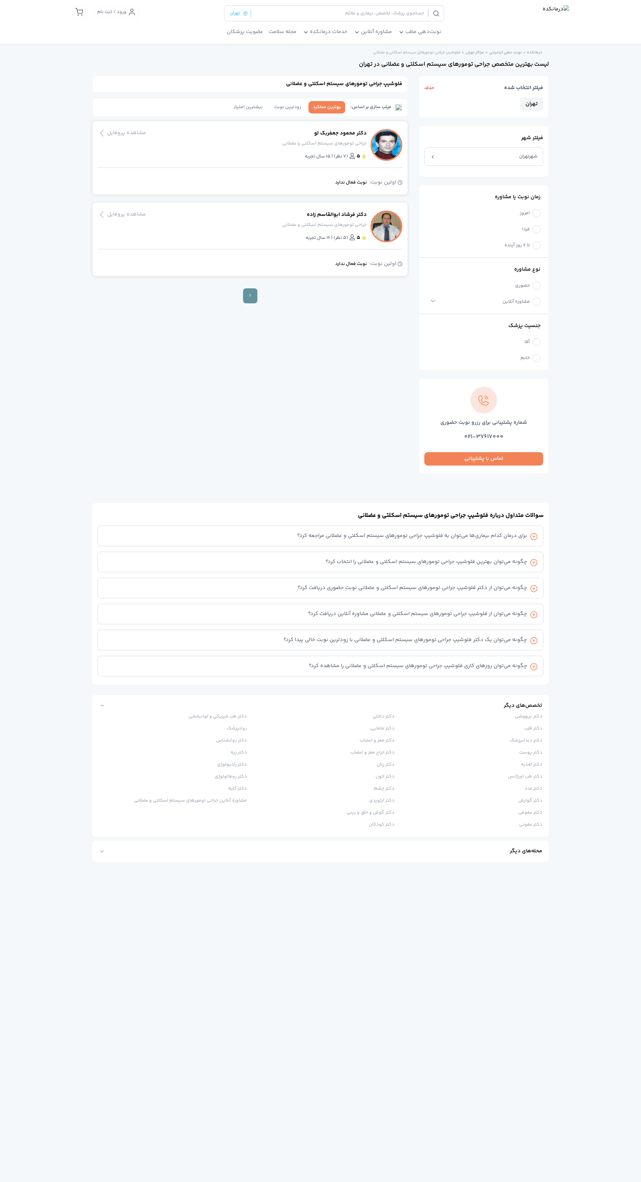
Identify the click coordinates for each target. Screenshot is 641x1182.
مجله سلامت (282, 32)
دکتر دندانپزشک (526, 740)
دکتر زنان (385, 764)
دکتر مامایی (382, 728)
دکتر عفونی (530, 824)
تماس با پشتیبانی (483, 459)
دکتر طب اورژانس (525, 776)
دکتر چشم (384, 788)
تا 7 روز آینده (517, 245)
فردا (526, 229)
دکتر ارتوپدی (381, 800)
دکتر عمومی (530, 812)
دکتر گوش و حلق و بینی (370, 812)
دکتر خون (385, 776)
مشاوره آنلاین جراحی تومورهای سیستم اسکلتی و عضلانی (190, 800)
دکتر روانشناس (231, 740)
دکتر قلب (533, 728)
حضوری (522, 285)
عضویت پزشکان (245, 32)
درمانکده (534, 53)
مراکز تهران (474, 53)
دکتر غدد (533, 788)
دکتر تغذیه (531, 764)
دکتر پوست (530, 752)
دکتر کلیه (237, 788)
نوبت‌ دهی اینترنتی (505, 53)
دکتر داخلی (383, 716)
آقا (527, 342)
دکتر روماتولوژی (231, 776)
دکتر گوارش (530, 800)
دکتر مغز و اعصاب (377, 740)
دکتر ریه (238, 752)
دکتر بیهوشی (528, 716)
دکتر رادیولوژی (232, 764)
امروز (525, 213)
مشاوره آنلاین (516, 301)
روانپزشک (237, 728)
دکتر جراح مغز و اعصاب (372, 752)
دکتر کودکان (381, 824)
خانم (525, 358)
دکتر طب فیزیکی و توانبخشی (217, 716)
